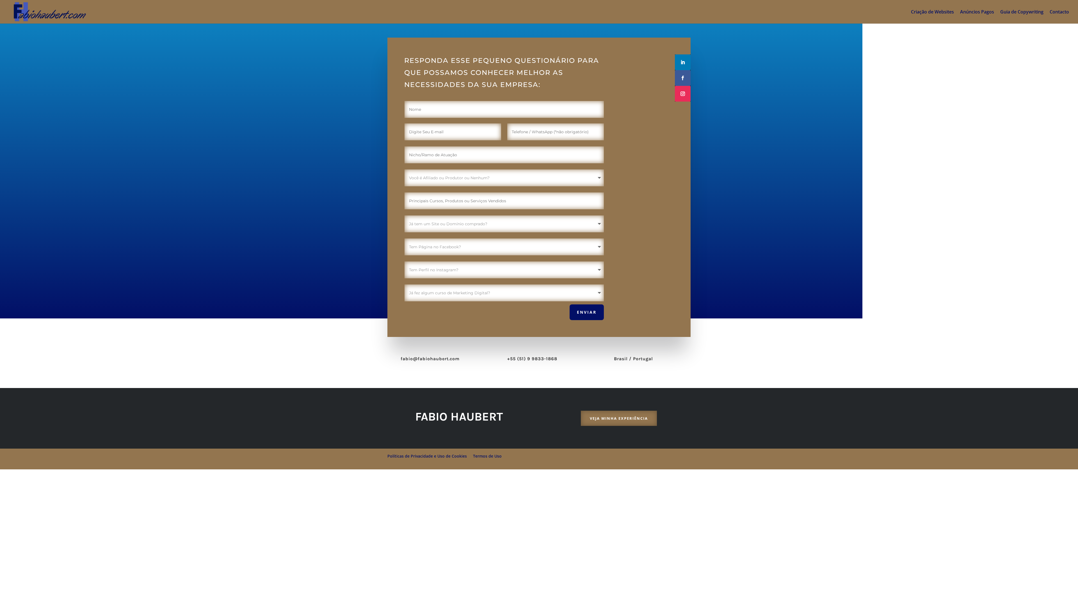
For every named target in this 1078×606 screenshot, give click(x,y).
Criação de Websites (932, 12)
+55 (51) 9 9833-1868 (532, 358)
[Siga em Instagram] (683, 94)
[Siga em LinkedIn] (683, 62)
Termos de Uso (487, 456)
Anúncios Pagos (977, 12)
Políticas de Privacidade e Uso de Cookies (427, 456)
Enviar (587, 312)
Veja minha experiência (619, 418)
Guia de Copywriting (1021, 12)
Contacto (1059, 12)
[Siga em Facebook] (683, 78)
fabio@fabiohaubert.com (430, 358)
